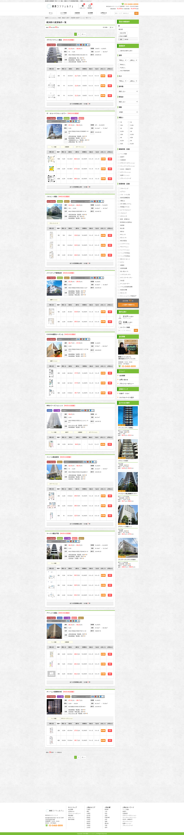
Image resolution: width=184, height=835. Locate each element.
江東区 (88, 809)
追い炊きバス (124, 271)
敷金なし (123, 64)
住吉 (106, 813)
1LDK (131, 125)
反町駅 (78, 293)
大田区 (88, 825)
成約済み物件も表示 (126, 50)
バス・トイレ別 (125, 194)
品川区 (88, 815)
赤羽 (106, 827)
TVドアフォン (124, 247)
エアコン (123, 191)
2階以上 (122, 200)
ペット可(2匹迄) (125, 256)
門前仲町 (107, 817)
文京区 (88, 827)
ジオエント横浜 (58, 196)
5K (131, 140)
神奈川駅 (77, 294)
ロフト (122, 262)
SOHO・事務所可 (125, 169)
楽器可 (122, 157)
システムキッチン (125, 274)
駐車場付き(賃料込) (126, 222)
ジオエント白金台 (123, 460)
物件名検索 (71, 819)
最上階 (122, 228)
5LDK (132, 143)
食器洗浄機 (123, 290)
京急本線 (70, 294)
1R (121, 122)
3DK (121, 134)
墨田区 (88, 823)
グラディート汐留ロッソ (125, 526)
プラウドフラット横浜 (61, 40)
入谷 (106, 811)
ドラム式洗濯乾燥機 (126, 286)
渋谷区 (88, 821)
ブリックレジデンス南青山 (125, 427)
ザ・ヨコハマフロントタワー (63, 113)
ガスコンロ (123, 216)
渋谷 (106, 819)
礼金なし (123, 67)
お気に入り (82, 6)
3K (131, 131)
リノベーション (125, 250)
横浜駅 (78, 60)
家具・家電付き (125, 219)
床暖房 (122, 265)
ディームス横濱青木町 (61, 692)
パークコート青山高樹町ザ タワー (127, 493)
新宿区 (88, 817)
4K (121, 137)
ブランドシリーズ (125, 178)
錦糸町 (106, 809)
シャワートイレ (125, 243)
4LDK (122, 140)
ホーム (51, 13)
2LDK (122, 131)
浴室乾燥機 (123, 268)
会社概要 (90, 13)
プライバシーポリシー (74, 813)
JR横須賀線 (71, 142)
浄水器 (122, 280)
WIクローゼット (125, 259)
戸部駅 (76, 558)
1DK (121, 125)
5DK (121, 143)
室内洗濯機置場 (125, 197)
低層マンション (125, 175)
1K (131, 122)
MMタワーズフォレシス (61, 405)
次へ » (83, 34)
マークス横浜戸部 (59, 533)
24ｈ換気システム (125, 204)
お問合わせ (104, 13)
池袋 (106, 821)
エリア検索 (63, 13)
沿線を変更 (123, 33)
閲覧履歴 (89, 6)
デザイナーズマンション (127, 163)
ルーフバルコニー (125, 210)
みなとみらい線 (72, 425)
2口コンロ (123, 237)
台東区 (88, 813)
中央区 (88, 819)
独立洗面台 (123, 240)
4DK (131, 137)
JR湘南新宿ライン (73, 140)
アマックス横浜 (58, 613)
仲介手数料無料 (125, 70)
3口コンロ (123, 293)
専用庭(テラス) (124, 207)
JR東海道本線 (72, 58)
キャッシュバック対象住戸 (128, 296)
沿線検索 (77, 13)
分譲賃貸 (123, 160)
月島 (106, 825)
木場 (106, 815)
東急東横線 (71, 60)
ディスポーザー (125, 283)
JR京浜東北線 (72, 61)
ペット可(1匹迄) (125, 253)
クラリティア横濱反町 (61, 273)
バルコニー (123, 213)
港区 (88, 811)
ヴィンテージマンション (127, 166)
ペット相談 (123, 154)
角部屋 (122, 225)
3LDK (132, 134)
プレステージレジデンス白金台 (127, 559)
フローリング (124, 188)
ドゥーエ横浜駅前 (59, 457)
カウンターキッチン (126, 277)
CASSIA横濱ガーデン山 (61, 334)
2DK (131, 128)
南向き (122, 231)
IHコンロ (123, 234)
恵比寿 (106, 823)
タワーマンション (125, 172)
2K (121, 128)
